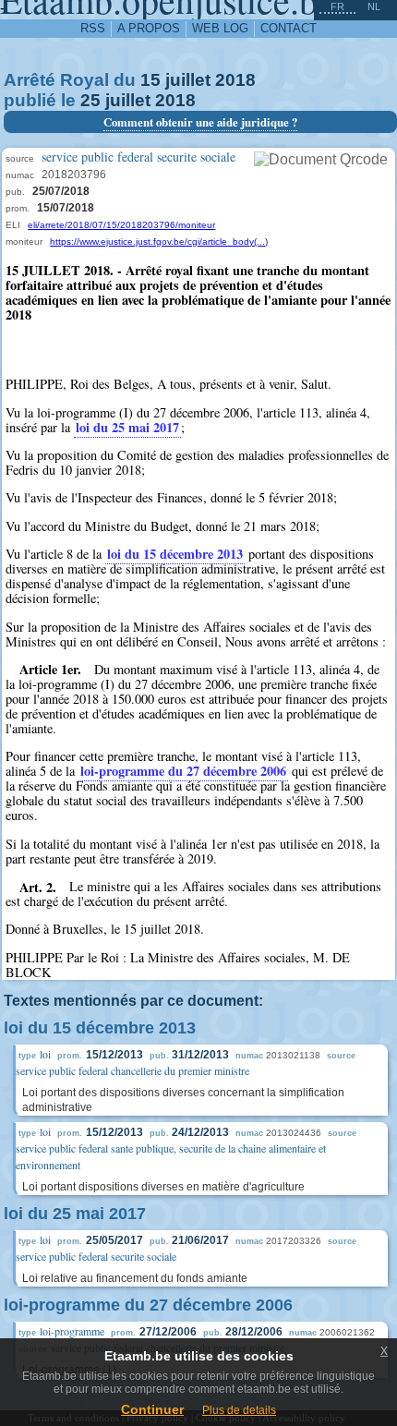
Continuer (152, 1409)
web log (220, 28)
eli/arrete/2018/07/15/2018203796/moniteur (121, 225)
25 (90, 100)
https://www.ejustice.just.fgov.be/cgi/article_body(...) (159, 241)
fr (337, 6)
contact (288, 28)
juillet (188, 80)
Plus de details (239, 1410)
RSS (92, 28)
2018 (235, 80)
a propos (148, 28)
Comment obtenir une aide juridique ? (200, 122)
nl (373, 6)
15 (150, 80)
